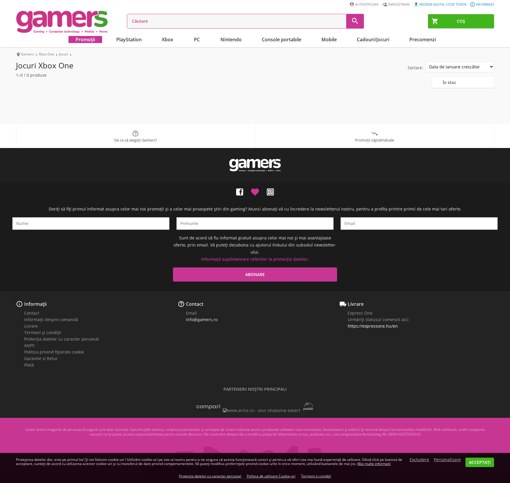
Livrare (31, 326)
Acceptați (480, 462)
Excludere (419, 460)
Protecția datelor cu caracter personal (61, 339)
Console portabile (281, 39)
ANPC (29, 345)
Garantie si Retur (41, 358)
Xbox (167, 39)
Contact (31, 313)
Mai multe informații (374, 463)
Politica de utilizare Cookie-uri (271, 476)
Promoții (85, 39)
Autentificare (367, 4)
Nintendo (231, 39)
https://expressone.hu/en (373, 326)
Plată (29, 365)
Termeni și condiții (42, 332)
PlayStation (129, 39)
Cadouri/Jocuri (373, 39)
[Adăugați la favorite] (255, 190)
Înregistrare (399, 4)
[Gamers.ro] (62, 21)
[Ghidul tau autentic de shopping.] (209, 410)
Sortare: (415, 67)
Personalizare (447, 460)
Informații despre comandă (51, 319)
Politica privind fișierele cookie (54, 352)
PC (197, 39)
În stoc (449, 82)
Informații (485, 4)
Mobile (329, 39)
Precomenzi (422, 39)
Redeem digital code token (442, 4)
